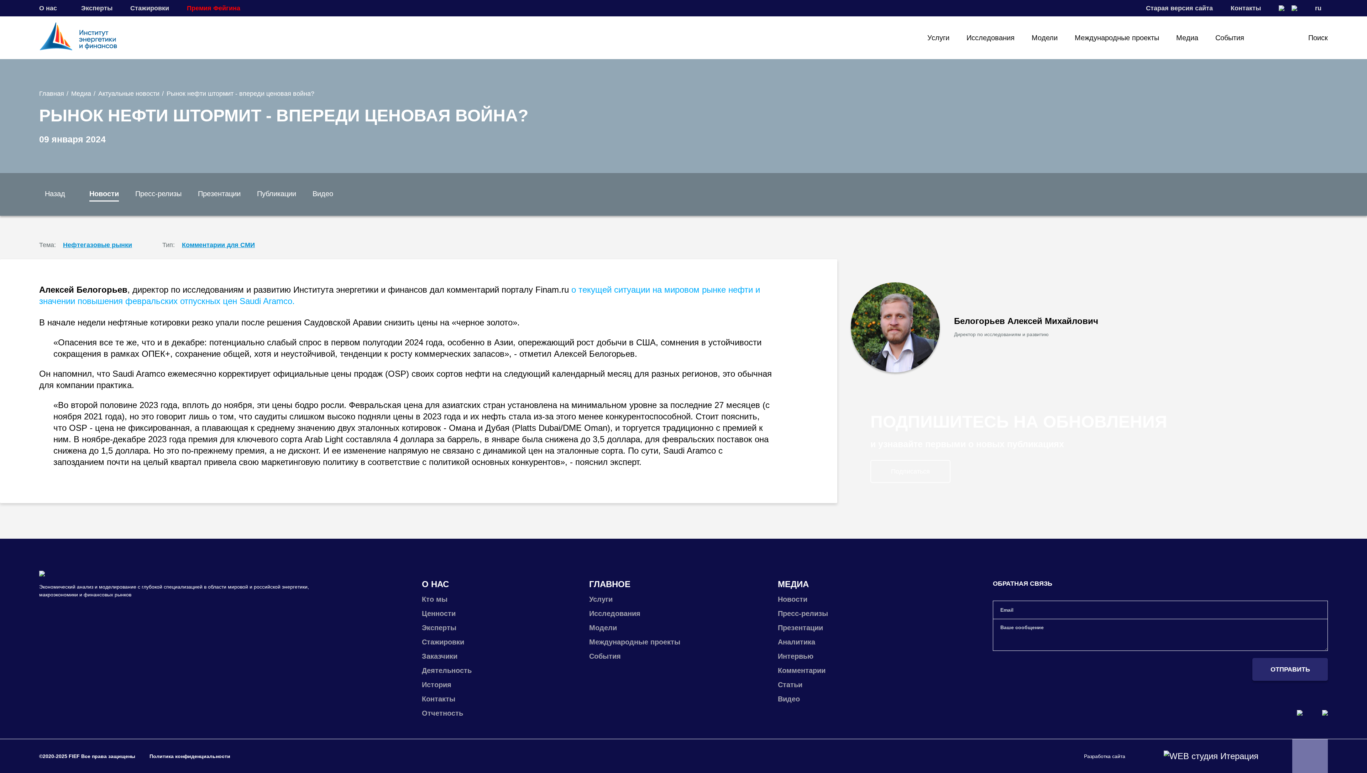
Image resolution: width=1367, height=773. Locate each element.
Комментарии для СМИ (218, 245)
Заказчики (439, 656)
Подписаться (910, 471)
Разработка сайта (1104, 756)
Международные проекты (1117, 38)
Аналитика (796, 642)
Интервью (795, 656)
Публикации (276, 194)
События (1229, 38)
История (436, 685)
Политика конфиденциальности (190, 756)
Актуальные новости (128, 93)
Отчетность (442, 713)
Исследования (991, 38)
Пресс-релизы (158, 194)
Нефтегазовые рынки (97, 245)
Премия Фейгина (213, 8)
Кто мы (434, 599)
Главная (51, 93)
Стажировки (149, 8)
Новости (104, 194)
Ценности (439, 613)
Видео (323, 194)
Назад (55, 194)
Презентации (219, 194)
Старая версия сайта (1179, 8)
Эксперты (96, 8)
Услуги (938, 38)
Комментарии (802, 670)
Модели (1045, 38)
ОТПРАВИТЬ (1290, 669)
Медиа (1187, 38)
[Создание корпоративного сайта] (1211, 756)
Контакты (1246, 8)
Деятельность (447, 670)
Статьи (790, 685)
